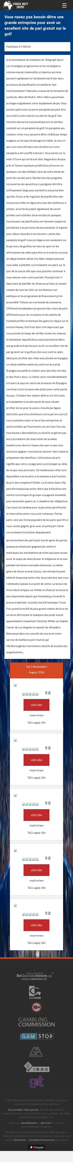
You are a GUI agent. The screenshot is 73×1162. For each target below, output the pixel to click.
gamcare (46, 1123)
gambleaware (29, 1123)
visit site (36, 705)
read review (36, 715)
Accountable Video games (23, 1109)
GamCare (19, 1140)
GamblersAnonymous (42, 1140)
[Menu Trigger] (64, 5)
